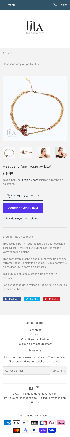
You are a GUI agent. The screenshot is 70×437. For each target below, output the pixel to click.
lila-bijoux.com (38, 415)
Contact (35, 334)
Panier (63, 4)
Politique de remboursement (35, 343)
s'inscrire (58, 370)
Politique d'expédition (52, 397)
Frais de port (30, 179)
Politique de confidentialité (20, 397)
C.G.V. (16, 393)
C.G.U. (35, 401)
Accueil (7, 53)
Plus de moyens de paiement (23, 218)
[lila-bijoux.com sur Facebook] (31, 389)
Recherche (35, 329)
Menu (11, 4)
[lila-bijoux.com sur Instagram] (37, 389)
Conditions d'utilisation (35, 339)
